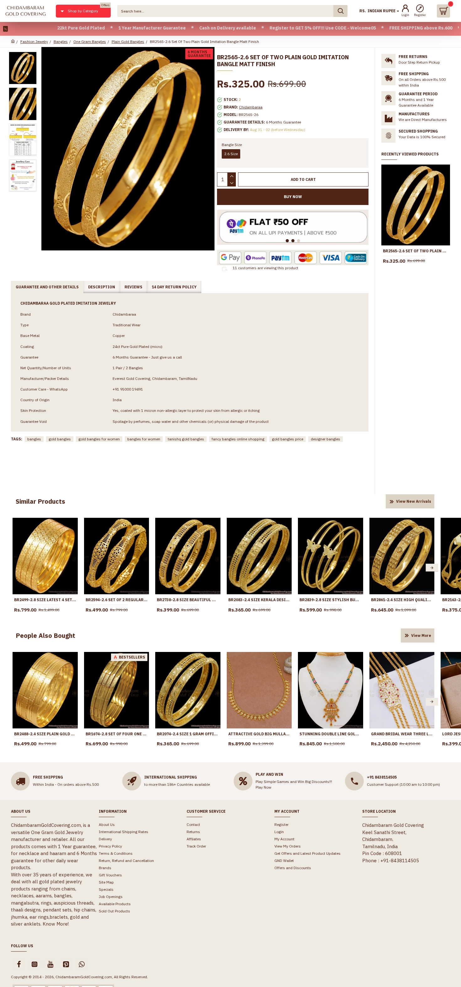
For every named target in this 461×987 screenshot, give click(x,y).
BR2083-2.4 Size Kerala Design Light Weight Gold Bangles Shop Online (259, 599)
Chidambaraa (250, 107)
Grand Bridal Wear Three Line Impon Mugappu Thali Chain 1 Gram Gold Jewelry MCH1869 (402, 734)
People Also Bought (45, 635)
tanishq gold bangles (186, 439)
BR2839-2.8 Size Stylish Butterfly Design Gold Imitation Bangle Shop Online (330, 599)
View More (421, 635)
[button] (15, 568)
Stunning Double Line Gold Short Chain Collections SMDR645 (330, 734)
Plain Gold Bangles (128, 41)
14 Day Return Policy (174, 287)
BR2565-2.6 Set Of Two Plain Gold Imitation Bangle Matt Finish (415, 251)
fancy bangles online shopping (238, 439)
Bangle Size (232, 144)
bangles (34, 439)
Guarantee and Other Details (47, 287)
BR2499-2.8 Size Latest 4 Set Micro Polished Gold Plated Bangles (45, 599)
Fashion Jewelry (34, 41)
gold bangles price (287, 439)
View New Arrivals (413, 501)
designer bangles (325, 439)
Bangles (61, 41)
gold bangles (60, 439)
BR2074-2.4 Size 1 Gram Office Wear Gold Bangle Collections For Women (188, 734)
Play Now (263, 787)
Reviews (133, 287)
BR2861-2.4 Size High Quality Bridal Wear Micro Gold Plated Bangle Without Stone (402, 599)
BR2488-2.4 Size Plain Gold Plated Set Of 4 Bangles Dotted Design (45, 734)
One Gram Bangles (89, 41)
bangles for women (143, 439)
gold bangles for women (99, 439)
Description (101, 287)
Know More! (56, 924)
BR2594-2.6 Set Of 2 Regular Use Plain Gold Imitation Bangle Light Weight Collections (117, 599)
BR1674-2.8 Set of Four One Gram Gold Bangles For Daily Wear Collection (117, 734)
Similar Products (40, 501)
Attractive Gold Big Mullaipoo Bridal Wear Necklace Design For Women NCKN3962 (259, 734)
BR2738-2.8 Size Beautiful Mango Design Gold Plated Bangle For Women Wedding (188, 599)
